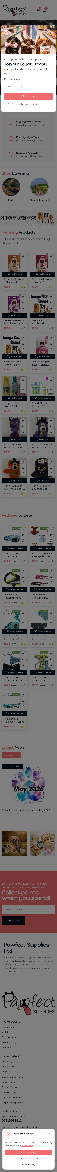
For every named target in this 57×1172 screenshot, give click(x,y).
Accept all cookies (28, 1152)
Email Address (12, 79)
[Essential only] (49, 1133)
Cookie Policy (27, 1146)
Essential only (28, 1164)
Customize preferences (28, 1158)
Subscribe (28, 96)
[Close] (52, 29)
